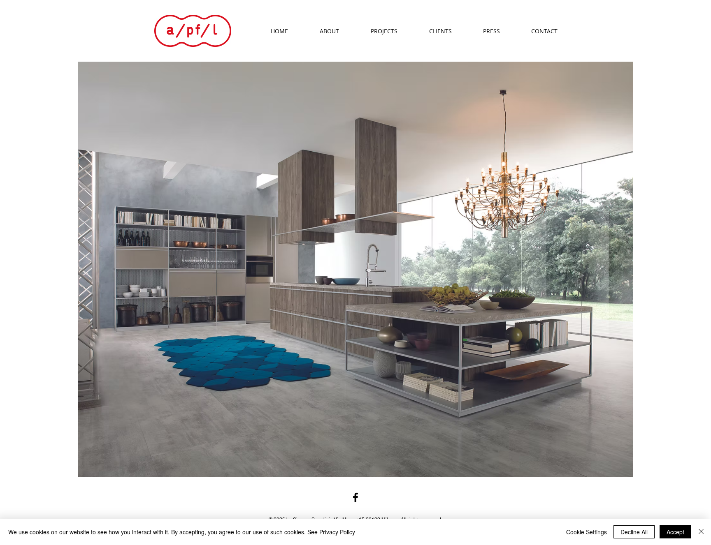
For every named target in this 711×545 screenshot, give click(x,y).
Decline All (634, 532)
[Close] (701, 531)
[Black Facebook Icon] (355, 497)
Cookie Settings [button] (586, 532)
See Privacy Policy (331, 532)
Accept (675, 532)
